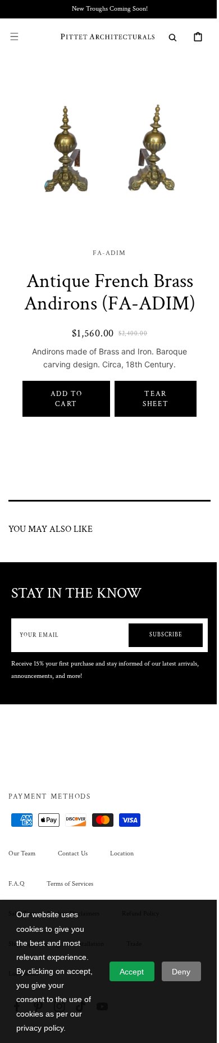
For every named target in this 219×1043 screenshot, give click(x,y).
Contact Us (73, 867)
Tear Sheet (149, 413)
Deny (181, 971)
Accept (132, 971)
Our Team (21, 867)
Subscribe (157, 649)
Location (122, 867)
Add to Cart (64, 413)
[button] (14, 36)
